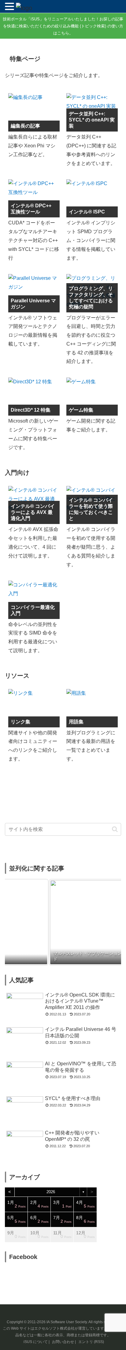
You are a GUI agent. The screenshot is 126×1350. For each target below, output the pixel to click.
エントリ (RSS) (91, 1342)
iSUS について (36, 1342)
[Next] (108, 922)
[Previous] (17, 922)
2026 (50, 1192)
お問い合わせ (63, 1342)
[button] (114, 829)
